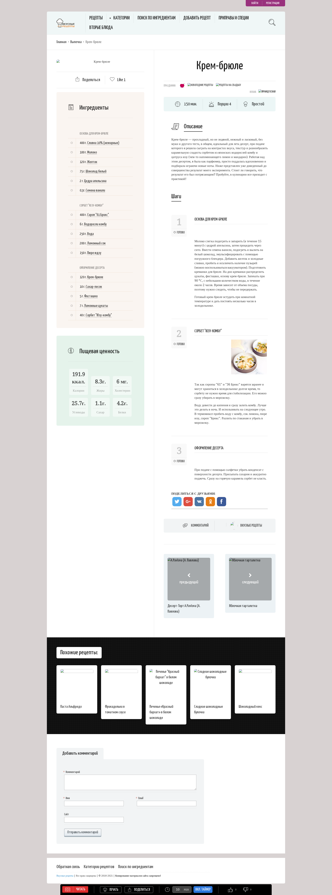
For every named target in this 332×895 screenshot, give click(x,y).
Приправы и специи (234, 18)
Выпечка (76, 42)
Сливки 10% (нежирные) (103, 143)
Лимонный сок (96, 243)
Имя (67, 798)
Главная (61, 42)
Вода (90, 234)
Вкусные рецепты (251, 525)
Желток (92, 162)
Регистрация (272, 3)
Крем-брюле (95, 277)
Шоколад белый (96, 171)
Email (140, 798)
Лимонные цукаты (96, 306)
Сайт (66, 814)
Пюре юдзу (94, 253)
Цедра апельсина (95, 181)
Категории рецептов (99, 867)
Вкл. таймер (203, 889)
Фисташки (91, 296)
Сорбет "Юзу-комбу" (99, 315)
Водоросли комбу (95, 224)
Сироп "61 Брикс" (98, 215)
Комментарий (200, 525)
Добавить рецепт (197, 18)
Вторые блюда (101, 28)
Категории (121, 18)
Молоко (92, 152)
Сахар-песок (94, 287)
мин (186, 889)
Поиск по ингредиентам (156, 18)
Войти (254, 3)
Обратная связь (68, 867)
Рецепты (96, 18)
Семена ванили (95, 190)
